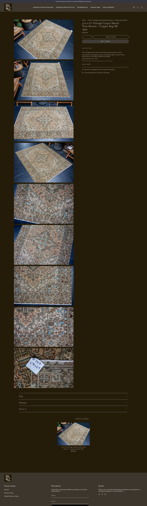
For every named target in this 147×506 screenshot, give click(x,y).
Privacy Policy (8, 493)
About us (22, 409)
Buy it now (105, 41)
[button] (43, 7)
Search (6, 489)
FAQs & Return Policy (11, 496)
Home (84, 20)
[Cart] (142, 7)
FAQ (21, 396)
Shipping (22, 402)
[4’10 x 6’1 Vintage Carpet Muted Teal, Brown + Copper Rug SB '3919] (73, 433)
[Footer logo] (7, 478)
